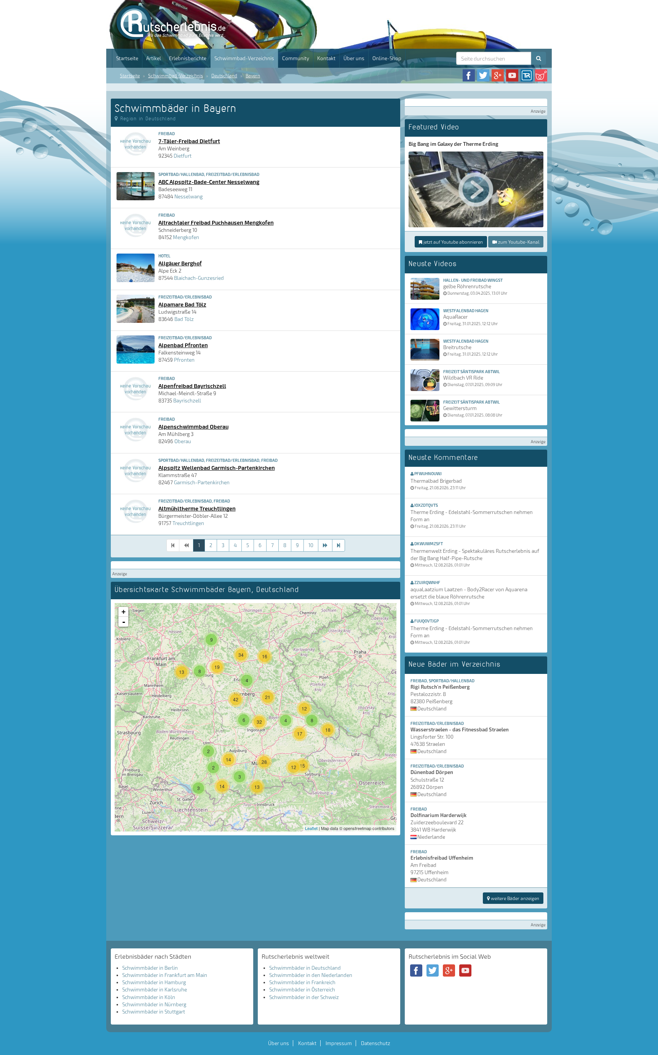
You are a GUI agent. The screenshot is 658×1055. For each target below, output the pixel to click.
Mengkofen (186, 237)
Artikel (153, 58)
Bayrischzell (187, 400)
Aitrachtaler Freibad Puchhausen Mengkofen (216, 222)
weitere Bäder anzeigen (514, 898)
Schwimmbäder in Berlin (150, 968)
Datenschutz (375, 1043)
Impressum (339, 1043)
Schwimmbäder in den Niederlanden (310, 975)
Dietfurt (183, 156)
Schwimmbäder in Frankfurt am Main (164, 975)
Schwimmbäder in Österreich (302, 989)
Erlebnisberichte (187, 58)
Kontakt (326, 58)
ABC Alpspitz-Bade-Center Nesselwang (208, 181)
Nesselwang (188, 196)
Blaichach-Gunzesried (199, 278)
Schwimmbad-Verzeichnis (244, 58)
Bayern (253, 75)
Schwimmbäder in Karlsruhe (154, 989)
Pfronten (184, 360)
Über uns (353, 58)
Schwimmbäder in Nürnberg (154, 1004)
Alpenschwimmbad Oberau (193, 426)
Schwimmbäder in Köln (148, 997)
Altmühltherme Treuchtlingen (197, 508)
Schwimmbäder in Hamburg (154, 982)
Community (295, 58)
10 (310, 545)
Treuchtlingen (188, 523)
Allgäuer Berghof (180, 263)
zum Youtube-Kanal (518, 241)
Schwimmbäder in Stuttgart (153, 1012)
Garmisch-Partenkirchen (202, 482)
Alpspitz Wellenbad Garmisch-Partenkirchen (216, 467)
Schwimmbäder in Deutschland (305, 968)
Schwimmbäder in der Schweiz (304, 997)
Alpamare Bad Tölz (182, 304)
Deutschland (224, 75)
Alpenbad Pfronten (183, 345)
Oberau (182, 441)
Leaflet (311, 828)
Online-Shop (386, 58)
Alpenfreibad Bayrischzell (192, 385)
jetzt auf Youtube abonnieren (452, 241)
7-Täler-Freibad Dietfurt (189, 140)
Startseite (127, 58)
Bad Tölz (184, 319)
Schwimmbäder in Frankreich (302, 982)
